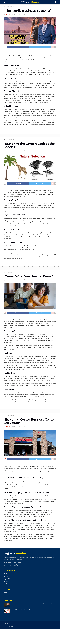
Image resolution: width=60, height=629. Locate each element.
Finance (5, 575)
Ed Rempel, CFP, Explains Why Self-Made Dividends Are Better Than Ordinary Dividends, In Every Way (32, 603)
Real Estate (6, 576)
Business (6, 573)
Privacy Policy (7, 594)
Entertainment (7, 578)
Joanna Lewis (8, 14)
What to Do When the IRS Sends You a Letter (20, 609)
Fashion (6, 580)
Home (5, 6)
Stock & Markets (10, 6)
